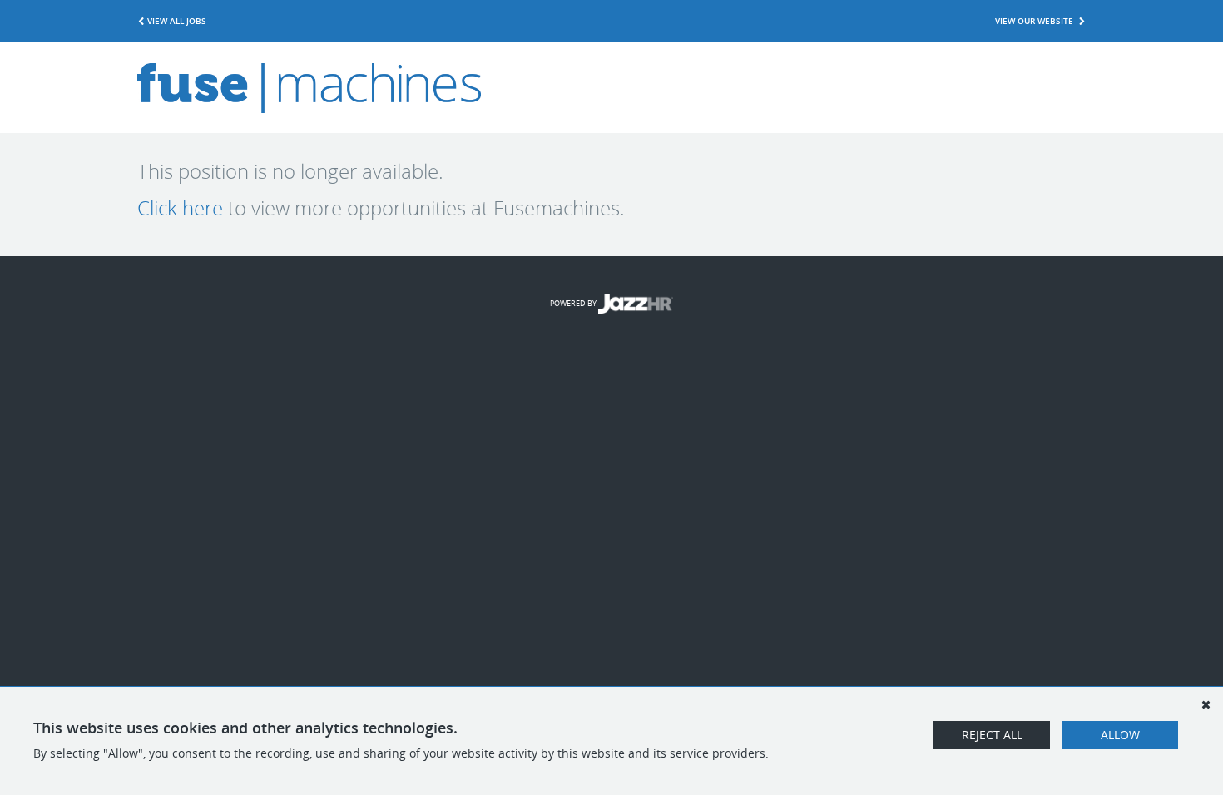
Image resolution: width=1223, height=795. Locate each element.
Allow (1120, 735)
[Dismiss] (1205, 704)
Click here (180, 208)
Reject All (992, 735)
